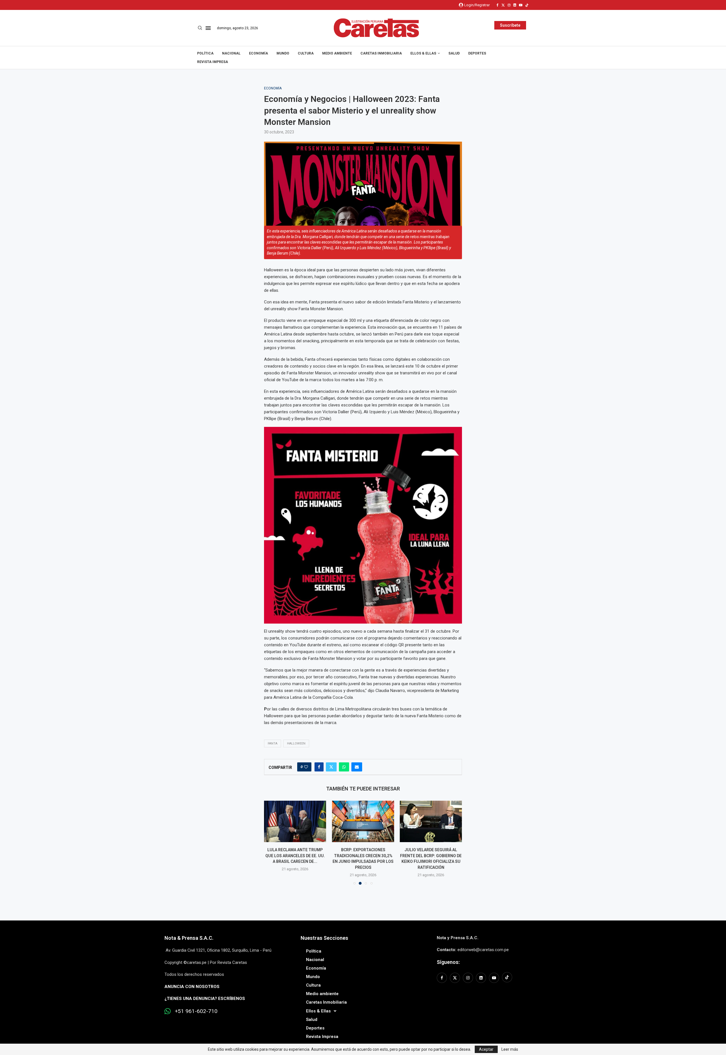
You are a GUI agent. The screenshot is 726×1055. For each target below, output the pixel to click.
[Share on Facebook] (319, 766)
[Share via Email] (356, 766)
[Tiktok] (527, 5)
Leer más (509, 1049)
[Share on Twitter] (331, 766)
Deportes (477, 53)
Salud (454, 53)
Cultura (306, 53)
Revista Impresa (212, 62)
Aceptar (486, 1049)
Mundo (283, 53)
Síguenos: (448, 962)
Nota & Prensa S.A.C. (189, 938)
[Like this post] (306, 766)
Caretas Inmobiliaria (381, 53)
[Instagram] (509, 5)
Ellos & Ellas (423, 53)
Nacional (231, 53)
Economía (258, 53)
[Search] (200, 28)
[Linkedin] (514, 5)
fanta (272, 743)
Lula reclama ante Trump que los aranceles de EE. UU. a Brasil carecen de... (295, 856)
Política (205, 53)
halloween (296, 743)
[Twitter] (503, 5)
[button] (272, 842)
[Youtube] (521, 5)
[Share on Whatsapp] (344, 766)
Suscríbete (510, 25)
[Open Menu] (208, 28)
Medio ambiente (337, 53)
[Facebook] (497, 5)
